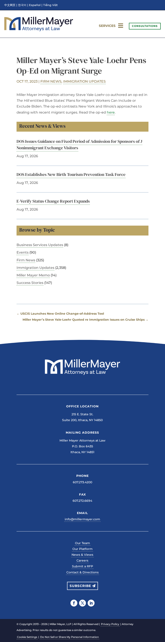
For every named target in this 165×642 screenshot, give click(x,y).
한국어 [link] (22, 5)
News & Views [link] (82, 555)
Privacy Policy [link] (110, 624)
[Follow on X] (82, 603)
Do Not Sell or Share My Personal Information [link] (69, 637)
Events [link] (23, 252)
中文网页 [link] (9, 5)
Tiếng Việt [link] (50, 5)
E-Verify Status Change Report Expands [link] (53, 201)
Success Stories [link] (30, 283)
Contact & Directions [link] (82, 572)
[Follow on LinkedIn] (91, 603)
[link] (38, 30)
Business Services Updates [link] (40, 245)
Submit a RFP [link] (82, 566)
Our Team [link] (82, 543)
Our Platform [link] (82, 549)
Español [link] (35, 5)
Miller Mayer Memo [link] (33, 275)
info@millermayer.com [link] (82, 519)
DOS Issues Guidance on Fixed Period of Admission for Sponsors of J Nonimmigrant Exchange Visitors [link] (79, 144)
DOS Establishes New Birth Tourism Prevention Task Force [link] (71, 174)
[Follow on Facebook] (73, 603)
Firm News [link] (50, 81)
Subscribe (80, 586)
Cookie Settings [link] (27, 637)
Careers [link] (82, 560)
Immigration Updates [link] (84, 81)
